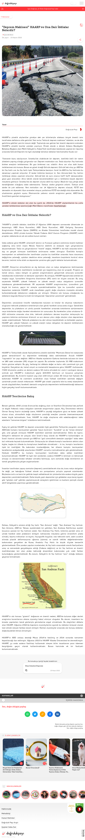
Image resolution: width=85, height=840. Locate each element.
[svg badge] (79, 808)
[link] (13, 808)
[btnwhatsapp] (27, 714)
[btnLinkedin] (57, 714)
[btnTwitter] (35, 714)
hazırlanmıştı (60, 206)
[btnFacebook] (50, 714)
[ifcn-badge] (71, 808)
